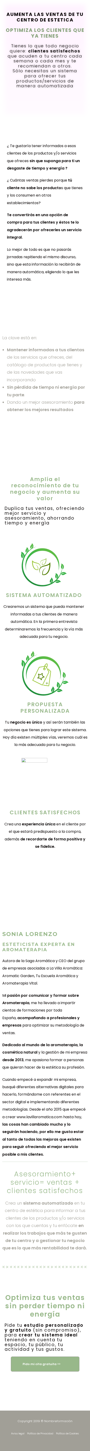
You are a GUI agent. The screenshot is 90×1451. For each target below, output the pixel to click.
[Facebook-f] (33, 1440)
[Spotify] (57, 1440)
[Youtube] (49, 1440)
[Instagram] (41, 1440)
